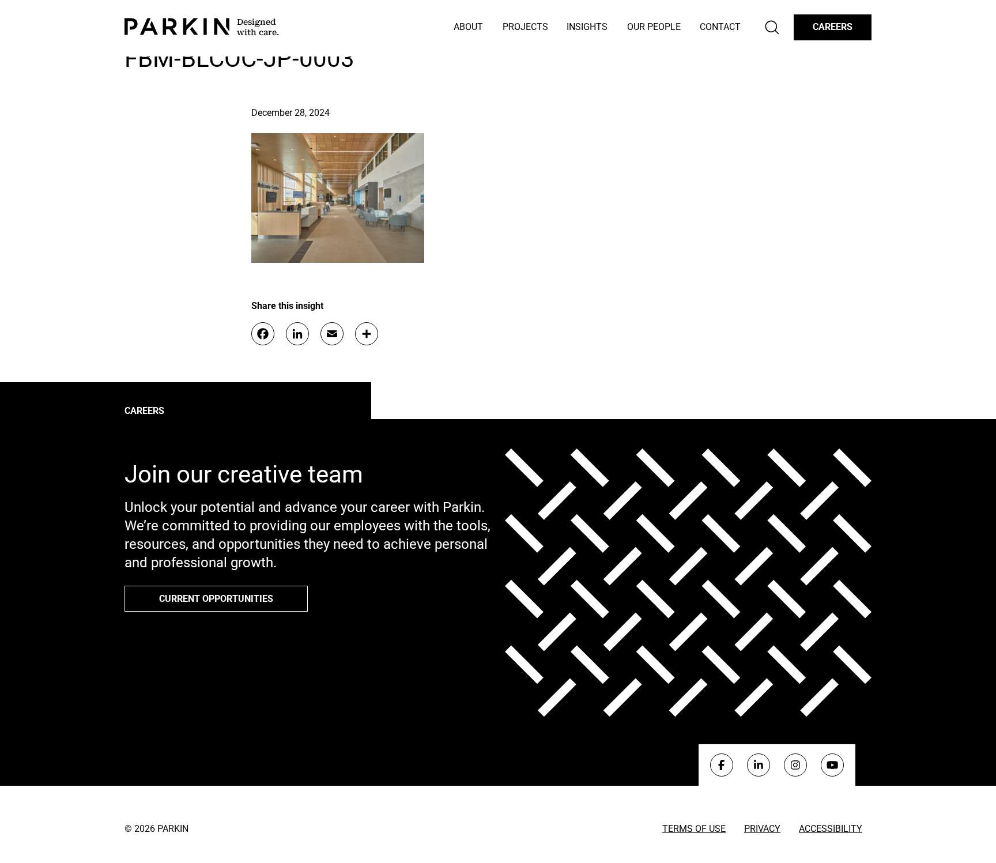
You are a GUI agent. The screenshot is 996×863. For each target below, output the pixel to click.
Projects (525, 26)
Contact (720, 26)
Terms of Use (694, 828)
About (468, 26)
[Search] (772, 27)
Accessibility (830, 828)
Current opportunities (216, 598)
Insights (587, 26)
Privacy (762, 828)
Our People (654, 26)
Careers (832, 26)
